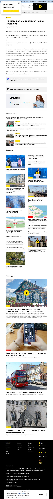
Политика (19, 443)
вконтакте (39, 452)
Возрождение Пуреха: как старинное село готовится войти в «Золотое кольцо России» (24, 309)
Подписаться (11, 11)
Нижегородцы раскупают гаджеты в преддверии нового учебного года (26, 353)
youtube (41, 452)
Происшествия (31, 447)
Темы (7, 451)
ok (46, 452)
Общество (8, 17)
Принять (41, 494)
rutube (39, 454)
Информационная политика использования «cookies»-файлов (19, 489)
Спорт (18, 449)
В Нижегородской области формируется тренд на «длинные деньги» (25, 430)
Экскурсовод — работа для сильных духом (24, 391)
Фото (7, 449)
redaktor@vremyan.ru (13, 482)
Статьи (7, 445)
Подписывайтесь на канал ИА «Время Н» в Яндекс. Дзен (24, 89)
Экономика (19, 445)
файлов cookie (21, 493)
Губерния (30, 445)
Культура (30, 443)
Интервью (8, 447)
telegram (43, 452)
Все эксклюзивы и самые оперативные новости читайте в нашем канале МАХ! (26, 79)
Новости (8, 443)
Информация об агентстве (11, 485)
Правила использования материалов (13, 486)
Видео (7, 453)
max (41, 454)
